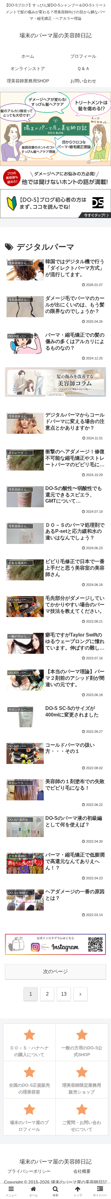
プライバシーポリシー (29, 1171)
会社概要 (82, 1171)
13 (64, 994)
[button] (99, 907)
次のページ (55, 971)
